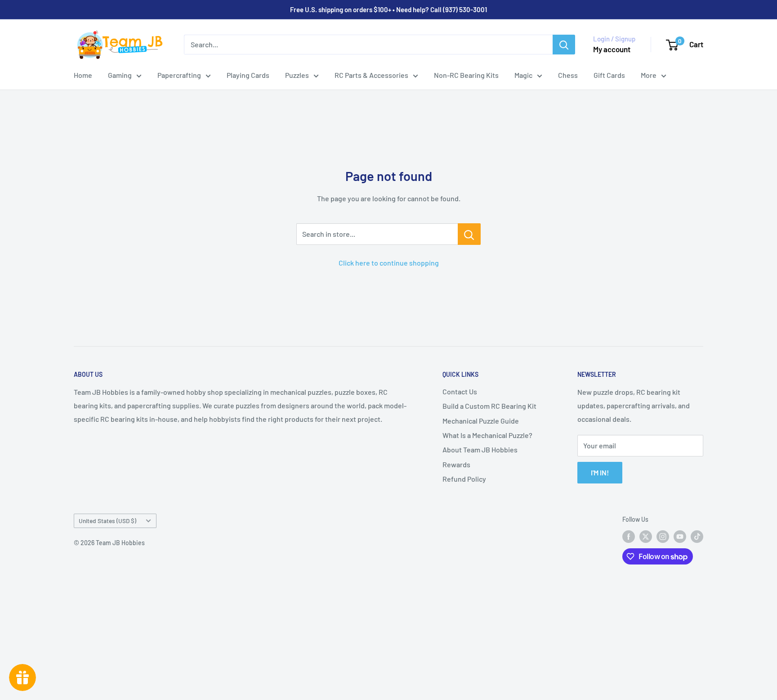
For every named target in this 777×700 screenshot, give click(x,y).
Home (83, 75)
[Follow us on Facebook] (628, 536)
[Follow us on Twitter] (645, 536)
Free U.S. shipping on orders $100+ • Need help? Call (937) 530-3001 (388, 9)
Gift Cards (609, 75)
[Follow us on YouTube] (680, 536)
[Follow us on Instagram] (662, 536)
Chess (568, 75)
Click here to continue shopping (389, 262)
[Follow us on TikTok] (697, 536)
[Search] (564, 44)
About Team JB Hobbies (480, 449)
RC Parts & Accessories (371, 75)
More (648, 75)
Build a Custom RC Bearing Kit (489, 406)
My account (611, 49)
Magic (523, 75)
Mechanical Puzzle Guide (480, 420)
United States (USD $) (107, 520)
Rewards (456, 464)
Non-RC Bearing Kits (466, 75)
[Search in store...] (469, 234)
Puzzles (297, 75)
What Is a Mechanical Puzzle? (487, 435)
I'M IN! (600, 472)
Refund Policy (464, 478)
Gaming (120, 75)
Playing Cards (248, 75)
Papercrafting (179, 75)
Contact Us (459, 391)
